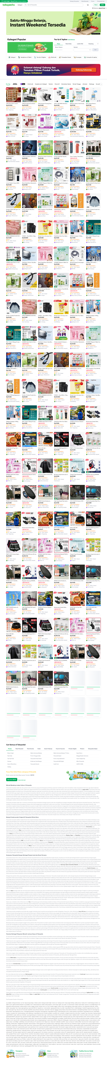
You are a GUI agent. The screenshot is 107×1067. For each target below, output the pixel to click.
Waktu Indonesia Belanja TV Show (61, 872)
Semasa (9, 880)
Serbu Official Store (11, 883)
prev (8, 23)
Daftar (102, 4)
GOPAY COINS (80, 883)
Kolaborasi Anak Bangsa (36, 880)
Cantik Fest (56, 883)
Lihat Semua (71, 39)
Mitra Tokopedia (80, 880)
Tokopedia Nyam (57, 875)
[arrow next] (99, 57)
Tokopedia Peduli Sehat (35, 877)
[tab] (58, 44)
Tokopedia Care (100, 1)
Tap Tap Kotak (10, 877)
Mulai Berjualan (85, 1)
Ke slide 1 (7, 33)
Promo (92, 1)
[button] (99, 8)
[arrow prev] (8, 57)
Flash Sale (9, 875)
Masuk (96, 4)
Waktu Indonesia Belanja (36, 872)
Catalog (9, 886)
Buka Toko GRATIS (11, 898)
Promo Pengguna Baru (35, 875)
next (98, 23)
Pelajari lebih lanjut (22, 899)
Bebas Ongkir (10, 872)
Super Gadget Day (81, 877)
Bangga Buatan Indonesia (82, 875)
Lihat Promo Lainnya (96, 33)
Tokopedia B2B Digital (59, 880)
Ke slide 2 (8, 33)
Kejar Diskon (79, 872)
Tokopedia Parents (34, 883)
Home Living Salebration (59, 877)
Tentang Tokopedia (74, 1)
